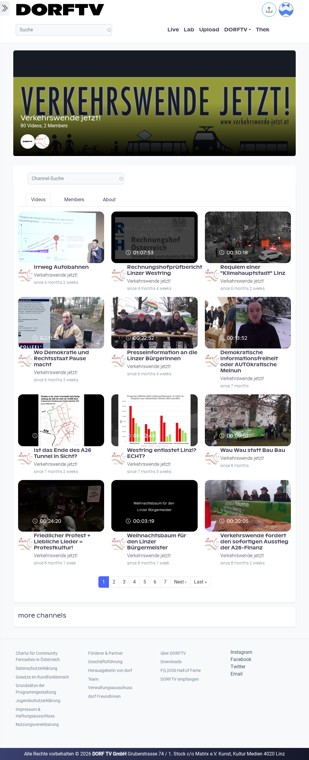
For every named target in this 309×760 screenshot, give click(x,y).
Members (74, 199)
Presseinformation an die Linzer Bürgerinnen (162, 355)
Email (237, 674)
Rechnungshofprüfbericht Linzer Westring (164, 270)
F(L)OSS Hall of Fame (181, 670)
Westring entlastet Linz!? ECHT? (161, 453)
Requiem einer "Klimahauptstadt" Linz (252, 270)
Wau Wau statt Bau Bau (252, 450)
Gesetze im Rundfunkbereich (42, 677)
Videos (38, 199)
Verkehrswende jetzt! (56, 275)
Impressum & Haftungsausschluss (35, 713)
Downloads (171, 661)
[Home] (135, 10)
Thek (262, 30)
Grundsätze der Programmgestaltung (36, 689)
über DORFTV (173, 653)
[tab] (38, 200)
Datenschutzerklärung (36, 668)
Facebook (241, 659)
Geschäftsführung (105, 661)
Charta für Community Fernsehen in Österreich (38, 657)
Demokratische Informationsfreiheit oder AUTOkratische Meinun (249, 361)
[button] (269, 9)
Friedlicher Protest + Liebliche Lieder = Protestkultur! (62, 542)
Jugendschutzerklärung (38, 700)
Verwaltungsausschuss (110, 687)
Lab (189, 30)
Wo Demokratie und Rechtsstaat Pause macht (61, 358)
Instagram (241, 652)
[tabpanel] (154, 402)
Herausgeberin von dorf (110, 670)
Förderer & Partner (105, 653)
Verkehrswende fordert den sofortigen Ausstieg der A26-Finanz (254, 542)
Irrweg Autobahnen (61, 267)
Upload (209, 30)
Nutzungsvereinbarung (37, 724)
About (109, 199)
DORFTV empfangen (180, 679)
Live (173, 30)
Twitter (238, 666)
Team (93, 679)
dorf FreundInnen (104, 696)
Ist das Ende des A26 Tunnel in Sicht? (62, 453)
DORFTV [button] (235, 30)
